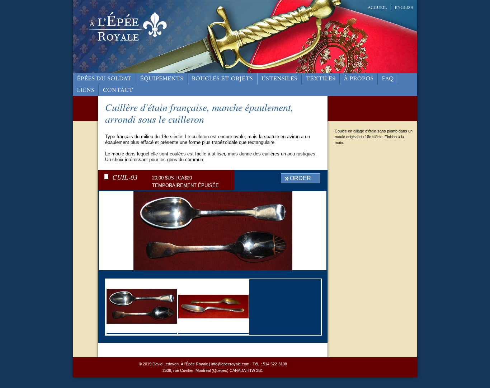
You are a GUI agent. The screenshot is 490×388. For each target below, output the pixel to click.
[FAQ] (388, 78)
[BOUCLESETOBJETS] (222, 78)
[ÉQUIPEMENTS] (161, 78)
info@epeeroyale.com (230, 364)
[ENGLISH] (404, 7)
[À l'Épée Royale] (122, 41)
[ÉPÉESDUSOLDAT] (104, 78)
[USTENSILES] (279, 78)
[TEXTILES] (320, 78)
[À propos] (358, 78)
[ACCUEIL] (377, 7)
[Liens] (85, 89)
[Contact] (118, 89)
